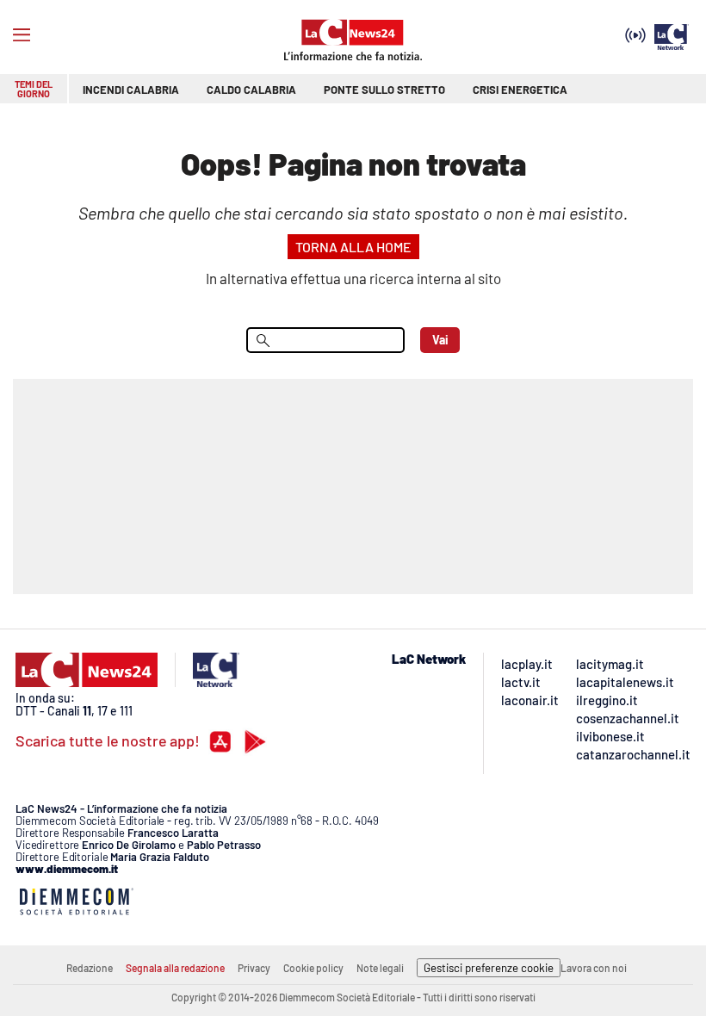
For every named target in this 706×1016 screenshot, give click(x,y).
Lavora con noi (593, 968)
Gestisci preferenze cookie (489, 968)
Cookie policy (313, 968)
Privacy (254, 968)
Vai (440, 339)
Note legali (380, 968)
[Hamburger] (21, 35)
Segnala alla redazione (175, 968)
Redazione (89, 968)
